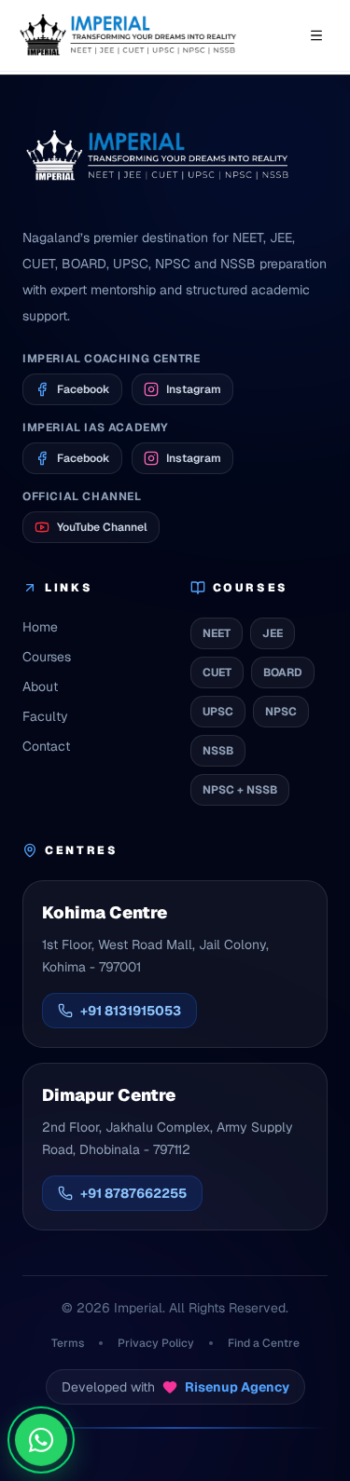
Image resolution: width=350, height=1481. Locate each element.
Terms (67, 1343)
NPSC (281, 711)
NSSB (218, 750)
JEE (272, 633)
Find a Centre (264, 1343)
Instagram (193, 389)
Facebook (83, 389)
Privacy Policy (156, 1343)
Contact (46, 746)
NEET (217, 633)
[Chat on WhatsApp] (41, 1438)
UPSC (218, 711)
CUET (217, 672)
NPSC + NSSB (240, 789)
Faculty (45, 716)
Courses (46, 656)
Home (40, 626)
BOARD (282, 672)
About (40, 686)
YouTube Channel (102, 527)
